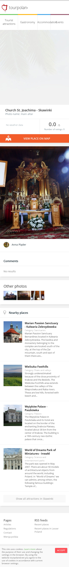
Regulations (10, 528)
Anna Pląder (19, 244)
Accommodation (44, 22)
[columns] (37, 299)
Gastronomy (27, 22)
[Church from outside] (10, 299)
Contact (8, 532)
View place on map (37, 138)
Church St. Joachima (20, 110)
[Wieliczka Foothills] (13, 375)
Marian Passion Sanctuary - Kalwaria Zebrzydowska (41, 324)
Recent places (41, 524)
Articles (7, 524)
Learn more (30, 549)
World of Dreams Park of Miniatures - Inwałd (40, 451)
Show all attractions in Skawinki (34, 498)
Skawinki (45, 110)
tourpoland (19, 7)
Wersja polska (11, 536)
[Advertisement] (34, 68)
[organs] (24, 299)
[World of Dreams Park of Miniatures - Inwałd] (13, 459)
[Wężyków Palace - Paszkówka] (13, 415)
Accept (61, 550)
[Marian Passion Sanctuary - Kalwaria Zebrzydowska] (13, 332)
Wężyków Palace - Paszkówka (36, 408)
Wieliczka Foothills (36, 366)
